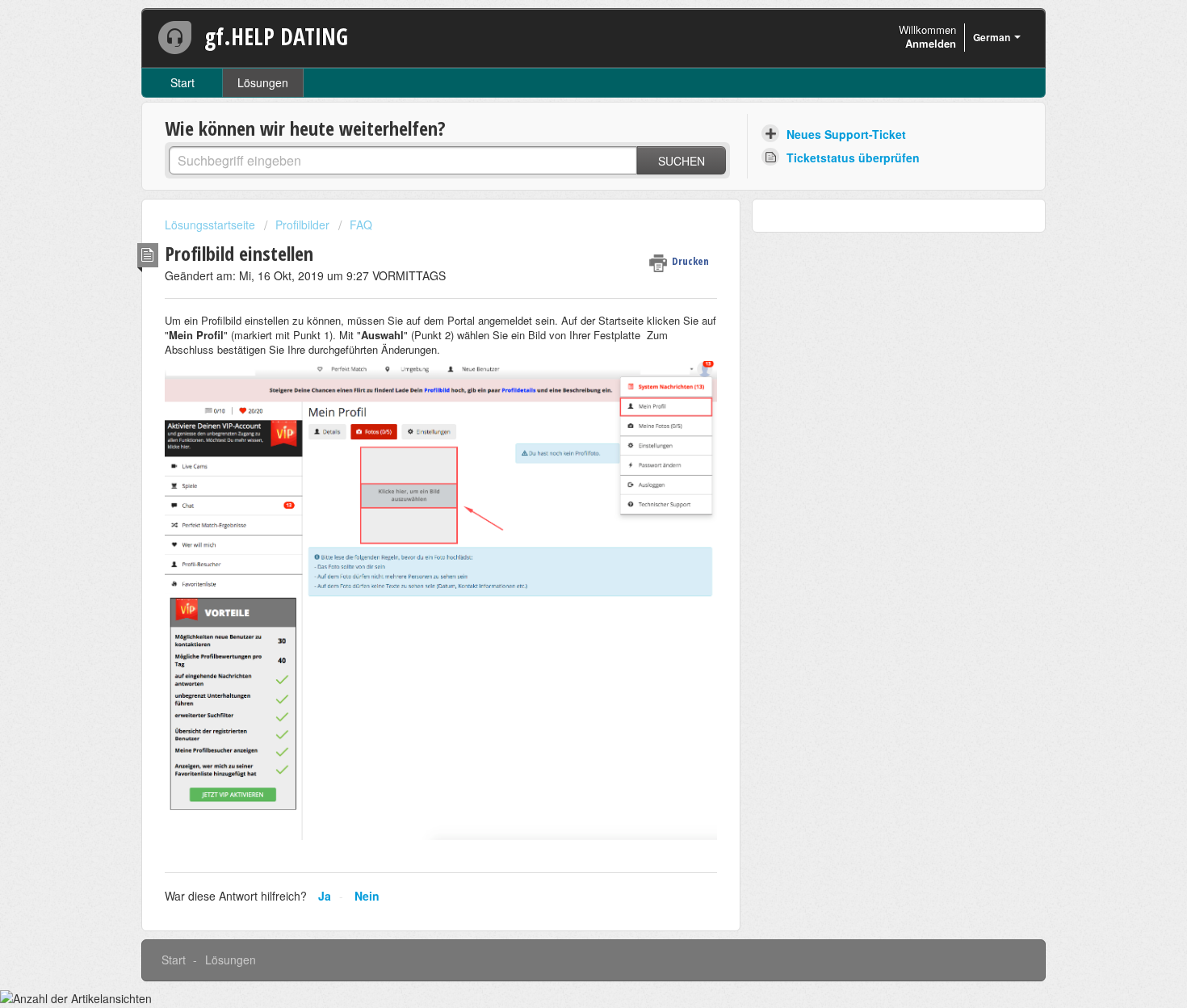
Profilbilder (302, 224)
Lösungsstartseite (211, 224)
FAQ (361, 224)
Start (182, 82)
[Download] (564, 294)
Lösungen (262, 82)
